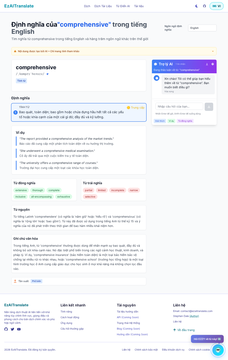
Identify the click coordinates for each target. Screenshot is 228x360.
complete (54, 190)
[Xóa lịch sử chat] (213, 64)
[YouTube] (19, 329)
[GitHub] (204, 6)
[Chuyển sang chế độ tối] (197, 6)
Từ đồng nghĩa (185, 121)
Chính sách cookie (199, 349)
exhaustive (63, 196)
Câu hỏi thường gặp (72, 328)
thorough (37, 190)
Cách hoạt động (70, 317)
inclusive (20, 196)
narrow (134, 190)
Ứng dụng (66, 322)
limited (102, 190)
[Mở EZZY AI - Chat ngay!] (218, 350)
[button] (78, 112)
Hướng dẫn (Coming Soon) (132, 334)
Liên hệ (177, 321)
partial (88, 190)
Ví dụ (171, 121)
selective (90, 196)
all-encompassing (41, 196)
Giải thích (160, 121)
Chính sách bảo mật (146, 349)
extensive (21, 190)
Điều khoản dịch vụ (173, 349)
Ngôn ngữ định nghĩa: (173, 28)
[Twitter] (12, 329)
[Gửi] (209, 107)
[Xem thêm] (212, 51)
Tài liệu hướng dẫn (127, 311)
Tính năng (66, 311)
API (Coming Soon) (128, 317)
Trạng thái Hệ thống (128, 322)
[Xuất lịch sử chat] (207, 64)
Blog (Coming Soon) (128, 328)
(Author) (194, 315)
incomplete (117, 190)
